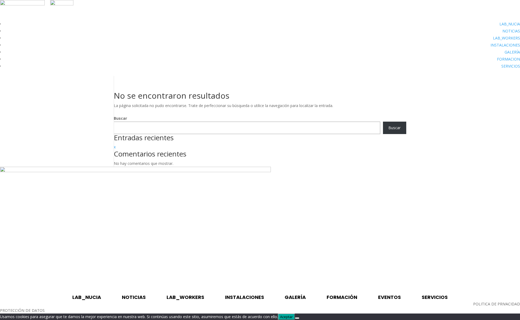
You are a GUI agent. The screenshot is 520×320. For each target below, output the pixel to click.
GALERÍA (512, 52)
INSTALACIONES (505, 45)
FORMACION (508, 59)
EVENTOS (389, 297)
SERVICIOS (510, 66)
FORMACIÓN (342, 297)
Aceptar (286, 316)
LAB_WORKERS (506, 38)
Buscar (120, 118)
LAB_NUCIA (509, 23)
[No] (297, 318)
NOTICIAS (511, 31)
